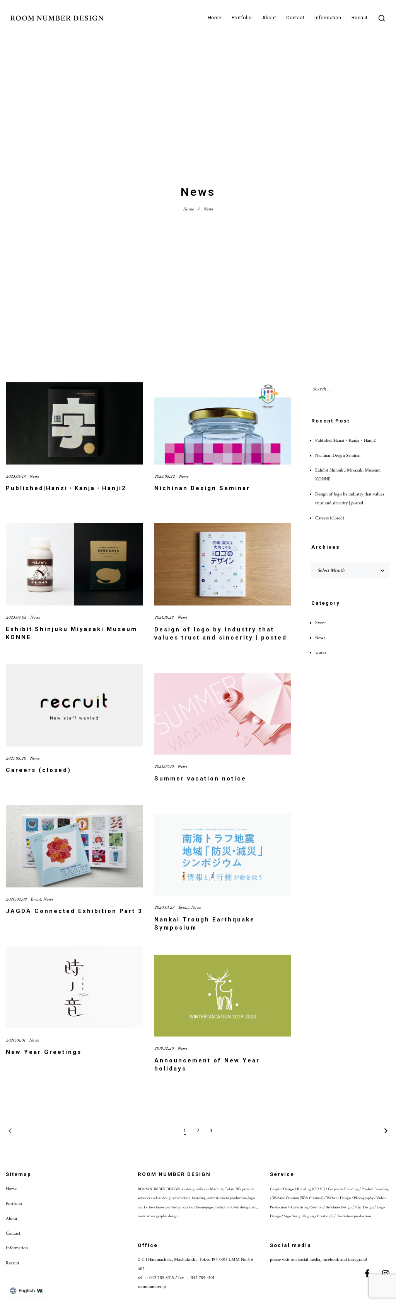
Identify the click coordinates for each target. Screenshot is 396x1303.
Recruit (359, 17)
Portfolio (242, 17)
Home (215, 17)
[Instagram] (386, 1273)
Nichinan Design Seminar (202, 488)
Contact (295, 17)
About (269, 17)
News (34, 476)
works (320, 652)
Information (327, 17)
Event (36, 899)
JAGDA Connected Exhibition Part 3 (74, 911)
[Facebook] (367, 1273)
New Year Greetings (44, 1052)
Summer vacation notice (200, 778)
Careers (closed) (38, 770)
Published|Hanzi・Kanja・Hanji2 (66, 488)
